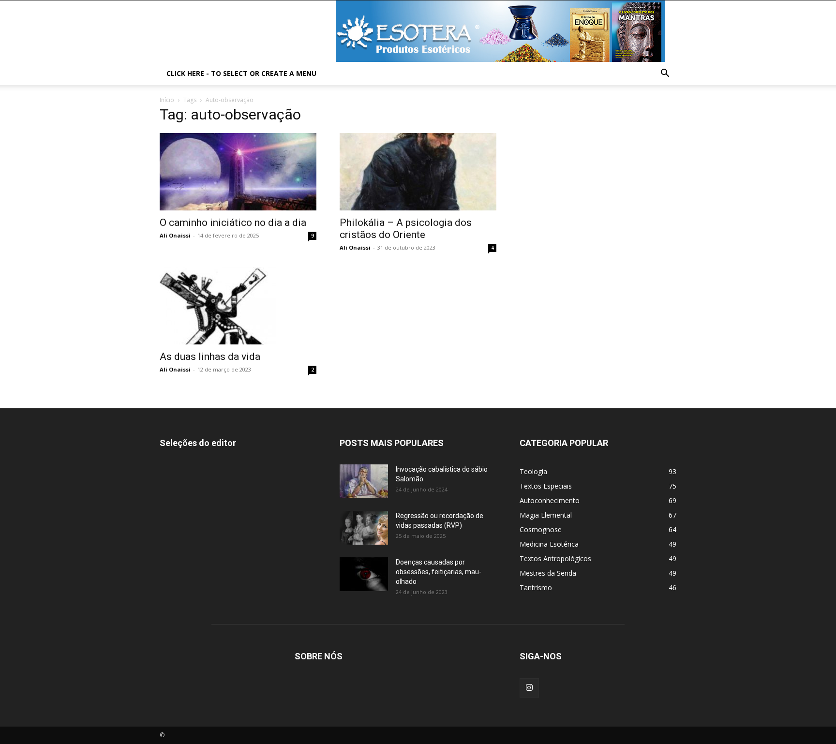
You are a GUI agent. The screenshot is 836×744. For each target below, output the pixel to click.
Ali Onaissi (175, 235)
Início (167, 100)
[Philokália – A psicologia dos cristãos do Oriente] (418, 171)
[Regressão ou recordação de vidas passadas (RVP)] (364, 528)
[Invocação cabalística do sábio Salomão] (364, 481)
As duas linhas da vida (210, 356)
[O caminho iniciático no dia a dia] (238, 171)
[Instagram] (529, 688)
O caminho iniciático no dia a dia (233, 222)
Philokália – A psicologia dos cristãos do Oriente (406, 228)
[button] (664, 74)
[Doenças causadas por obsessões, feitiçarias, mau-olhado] (364, 574)
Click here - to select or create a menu (241, 73)
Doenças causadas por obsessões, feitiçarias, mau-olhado (438, 571)
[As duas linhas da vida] (238, 305)
